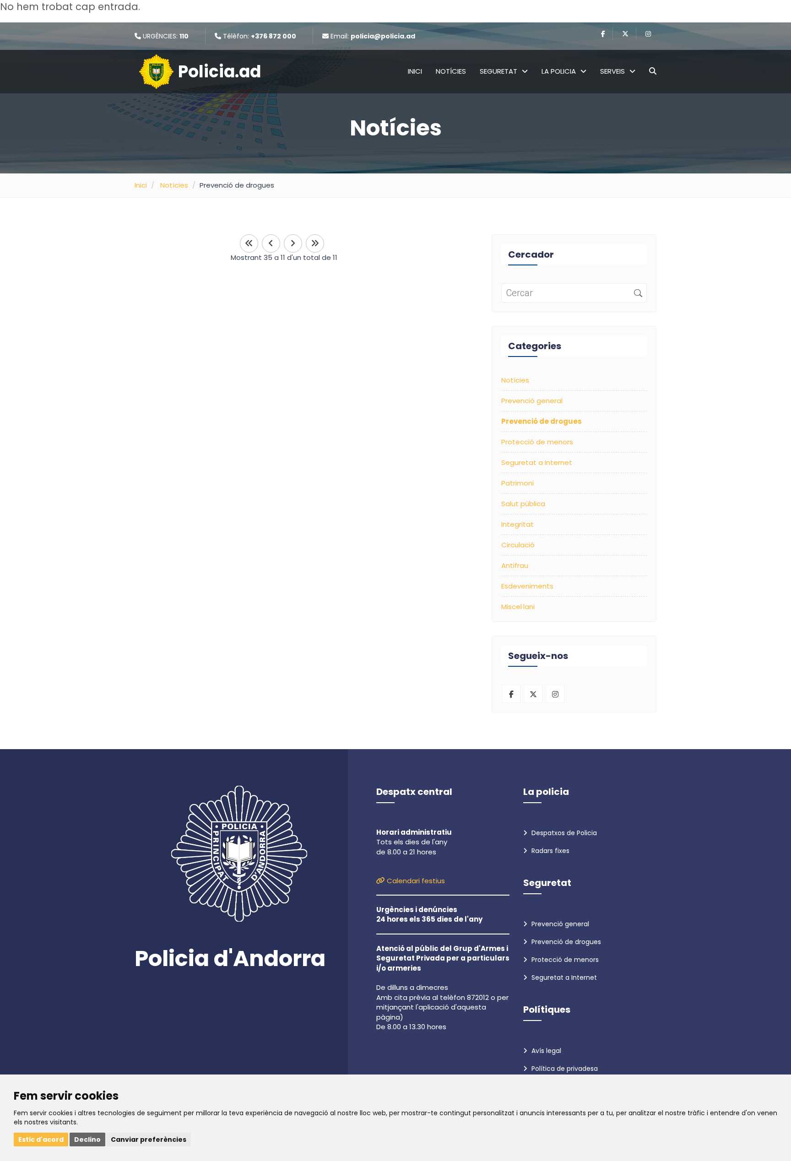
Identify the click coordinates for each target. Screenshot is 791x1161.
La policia (559, 71)
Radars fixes (549, 850)
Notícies (451, 71)
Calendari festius (415, 881)
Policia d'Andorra (230, 959)
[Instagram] (648, 33)
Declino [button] (87, 1139)
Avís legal (545, 1050)
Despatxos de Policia (563, 832)
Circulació (518, 545)
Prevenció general (532, 400)
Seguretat (498, 71)
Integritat (517, 524)
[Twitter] (625, 33)
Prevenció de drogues (565, 941)
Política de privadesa (564, 1068)
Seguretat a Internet (536, 462)
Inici (415, 71)
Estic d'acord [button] (41, 1139)
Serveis (612, 71)
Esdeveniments (527, 586)
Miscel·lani (518, 606)
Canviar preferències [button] (148, 1139)
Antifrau (514, 565)
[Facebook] (603, 33)
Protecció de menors (537, 442)
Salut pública (523, 503)
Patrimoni (517, 483)
